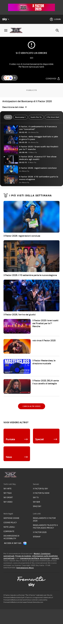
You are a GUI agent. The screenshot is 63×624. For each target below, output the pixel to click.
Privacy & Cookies (23, 556)
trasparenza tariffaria (29, 558)
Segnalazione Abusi (25, 568)
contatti (55, 558)
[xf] (17, 30)
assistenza (45, 558)
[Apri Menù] (5, 30)
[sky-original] (31, 585)
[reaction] (10, 77)
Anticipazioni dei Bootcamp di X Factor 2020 (27, 101)
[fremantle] (31, 578)
